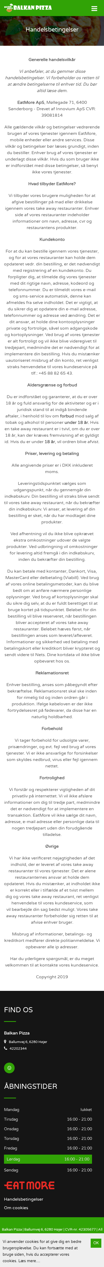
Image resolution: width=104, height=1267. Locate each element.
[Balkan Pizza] (24, 8)
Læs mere (27, 1261)
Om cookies (16, 1208)
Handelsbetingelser (23, 1199)
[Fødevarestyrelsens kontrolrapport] (9, 1068)
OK (96, 1243)
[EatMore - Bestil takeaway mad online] (29, 1185)
